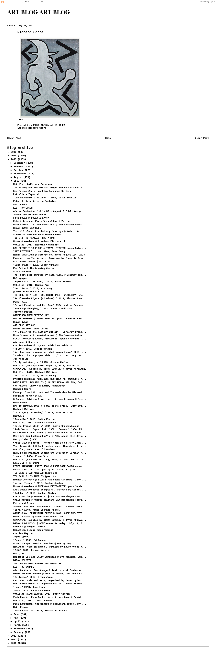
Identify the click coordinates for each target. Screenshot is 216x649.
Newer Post (14, 138)
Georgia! (18, 553)
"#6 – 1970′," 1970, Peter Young (34, 375)
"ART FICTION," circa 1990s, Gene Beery (39, 251)
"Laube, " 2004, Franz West (31, 456)
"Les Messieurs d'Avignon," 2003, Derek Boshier (44, 197)
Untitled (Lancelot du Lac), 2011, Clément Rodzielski (49, 459)
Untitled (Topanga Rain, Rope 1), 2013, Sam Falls (46, 365)
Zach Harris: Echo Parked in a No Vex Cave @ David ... (49, 597)
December (20, 163)
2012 (14, 636)
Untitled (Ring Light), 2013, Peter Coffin (41, 594)
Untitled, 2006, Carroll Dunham (33, 449)
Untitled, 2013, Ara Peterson (32, 184)
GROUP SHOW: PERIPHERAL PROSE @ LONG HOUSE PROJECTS (47, 513)
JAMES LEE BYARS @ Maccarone (31, 590)
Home (108, 138)
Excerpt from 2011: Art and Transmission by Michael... (49, 392)
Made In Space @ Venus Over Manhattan (38, 516)
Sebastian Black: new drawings (33, 530)
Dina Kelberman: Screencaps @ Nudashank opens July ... (49, 604)
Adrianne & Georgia (25, 342)
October (19, 170)
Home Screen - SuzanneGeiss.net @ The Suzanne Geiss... (49, 224)
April (18, 621)
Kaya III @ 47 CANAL (26, 463)
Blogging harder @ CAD (27, 396)
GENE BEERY (20, 402)
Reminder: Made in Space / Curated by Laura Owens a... (49, 547)
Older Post (202, 138)
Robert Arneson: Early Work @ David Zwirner (42, 221)
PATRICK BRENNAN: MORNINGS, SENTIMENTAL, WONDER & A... (49, 379)
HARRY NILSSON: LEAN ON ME (30, 328)
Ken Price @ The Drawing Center (33, 268)
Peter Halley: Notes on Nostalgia (35, 201)
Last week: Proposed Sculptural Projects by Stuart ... (49, 489)
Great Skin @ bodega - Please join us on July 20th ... (49, 443)
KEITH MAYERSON (22, 208)
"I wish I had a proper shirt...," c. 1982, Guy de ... (49, 355)
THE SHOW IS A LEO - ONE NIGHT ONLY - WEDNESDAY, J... (49, 295)
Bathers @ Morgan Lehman (29, 526)
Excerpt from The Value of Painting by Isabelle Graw (48, 258)
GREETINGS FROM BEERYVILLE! (31, 315)
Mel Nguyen (20, 278)
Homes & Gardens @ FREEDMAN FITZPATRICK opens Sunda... (49, 486)
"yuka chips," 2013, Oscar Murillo (36, 265)
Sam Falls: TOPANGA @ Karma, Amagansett (39, 385)
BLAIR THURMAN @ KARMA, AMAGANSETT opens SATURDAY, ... (49, 338)
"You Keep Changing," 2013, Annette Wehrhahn (42, 308)
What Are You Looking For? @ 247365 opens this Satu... (49, 436)
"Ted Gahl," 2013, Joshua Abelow (34, 493)
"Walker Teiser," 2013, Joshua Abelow (38, 483)
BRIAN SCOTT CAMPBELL (27, 228)
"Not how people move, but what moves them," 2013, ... (49, 352)
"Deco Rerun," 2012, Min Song (32, 288)
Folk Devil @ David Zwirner (31, 218)
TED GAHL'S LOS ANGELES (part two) (36, 476)
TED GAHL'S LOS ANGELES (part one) (36, 473)
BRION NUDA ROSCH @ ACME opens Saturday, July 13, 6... (49, 523)
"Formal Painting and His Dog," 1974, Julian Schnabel (49, 305)
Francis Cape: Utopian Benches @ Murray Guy (42, 543)
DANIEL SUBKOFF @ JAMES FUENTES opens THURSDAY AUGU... (49, 318)
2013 (14, 159)
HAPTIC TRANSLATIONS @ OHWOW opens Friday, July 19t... (49, 406)
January (19, 632)
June (17, 614)
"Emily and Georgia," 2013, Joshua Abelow (40, 362)
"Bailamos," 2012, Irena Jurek (33, 577)
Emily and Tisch (23, 503)
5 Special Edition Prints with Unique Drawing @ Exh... (49, 399)
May (16, 618)
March (18, 625)
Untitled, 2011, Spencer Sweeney (34, 422)
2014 (14, 155)
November (20, 166)
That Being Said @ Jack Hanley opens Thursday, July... (49, 446)
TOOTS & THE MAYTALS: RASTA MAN (33, 238)
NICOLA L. (19, 416)
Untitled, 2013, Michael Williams (36, 372)
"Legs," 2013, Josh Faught (30, 587)
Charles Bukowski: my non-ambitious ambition (42, 345)
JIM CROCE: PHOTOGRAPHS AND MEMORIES (37, 563)
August (18, 177)
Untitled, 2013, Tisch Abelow (32, 600)
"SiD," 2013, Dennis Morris (31, 550)
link (20, 119)
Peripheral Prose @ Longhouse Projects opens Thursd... (49, 583)
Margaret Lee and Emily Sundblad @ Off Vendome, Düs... (49, 557)
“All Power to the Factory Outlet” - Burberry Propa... (49, 332)
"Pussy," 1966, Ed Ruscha (29, 540)
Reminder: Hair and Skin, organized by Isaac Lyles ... (49, 580)
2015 (14, 152)
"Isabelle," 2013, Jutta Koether (34, 419)
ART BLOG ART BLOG (38, 12)
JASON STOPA (20, 537)
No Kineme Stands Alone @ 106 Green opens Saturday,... (49, 432)
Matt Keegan (20, 607)
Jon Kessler (20, 359)
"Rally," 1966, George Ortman (32, 349)
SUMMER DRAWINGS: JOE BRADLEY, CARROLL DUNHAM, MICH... (49, 506)
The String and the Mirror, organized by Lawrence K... (49, 187)
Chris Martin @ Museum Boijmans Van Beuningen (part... (49, 496)
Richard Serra (37, 128)
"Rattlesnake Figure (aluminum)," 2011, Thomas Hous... (49, 298)
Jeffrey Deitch (22, 312)
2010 (14, 643)
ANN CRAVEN (20, 204)
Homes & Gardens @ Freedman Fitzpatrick (39, 241)
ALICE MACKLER (22, 271)
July (17, 181)
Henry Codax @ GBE (25, 439)
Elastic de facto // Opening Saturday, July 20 (44, 469)
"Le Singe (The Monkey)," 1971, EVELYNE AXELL (43, 412)
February (20, 628)
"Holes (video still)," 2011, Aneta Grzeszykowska (46, 426)
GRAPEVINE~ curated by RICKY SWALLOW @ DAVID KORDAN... (49, 520)
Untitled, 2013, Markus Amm (31, 285)
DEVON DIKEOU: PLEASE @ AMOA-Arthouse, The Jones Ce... (49, 573)
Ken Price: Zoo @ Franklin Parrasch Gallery (42, 191)
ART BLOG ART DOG (24, 325)
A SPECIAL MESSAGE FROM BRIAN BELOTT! (38, 234)
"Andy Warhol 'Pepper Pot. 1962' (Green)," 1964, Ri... (49, 429)
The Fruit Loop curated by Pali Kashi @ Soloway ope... (49, 275)
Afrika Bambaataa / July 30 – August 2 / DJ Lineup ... (49, 211)
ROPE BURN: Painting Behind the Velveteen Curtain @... (49, 453)
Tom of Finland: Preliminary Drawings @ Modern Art (47, 231)
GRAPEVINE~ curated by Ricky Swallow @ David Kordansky (49, 369)
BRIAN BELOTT (21, 322)
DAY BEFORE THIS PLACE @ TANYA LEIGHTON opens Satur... (49, 248)
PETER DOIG (20, 302)
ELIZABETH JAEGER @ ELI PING (31, 261)
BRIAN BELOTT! (22, 560)
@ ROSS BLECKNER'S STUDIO (29, 291)
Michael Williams (24, 409)
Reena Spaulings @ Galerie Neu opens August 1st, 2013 (49, 254)
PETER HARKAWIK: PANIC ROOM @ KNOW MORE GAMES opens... (49, 466)
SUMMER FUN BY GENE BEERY (29, 214)
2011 (14, 639)
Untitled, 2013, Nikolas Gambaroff (36, 244)
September (21, 173)
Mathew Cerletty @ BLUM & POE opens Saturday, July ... (49, 479)
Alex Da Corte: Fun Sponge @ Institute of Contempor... (49, 570)
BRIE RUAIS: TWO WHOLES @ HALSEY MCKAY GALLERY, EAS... (49, 382)
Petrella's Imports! (26, 194)
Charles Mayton (22, 533)
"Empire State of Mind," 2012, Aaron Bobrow (42, 281)
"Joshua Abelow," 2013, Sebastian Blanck (40, 610)
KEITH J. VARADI (23, 567)
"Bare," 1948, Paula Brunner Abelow (36, 510)
